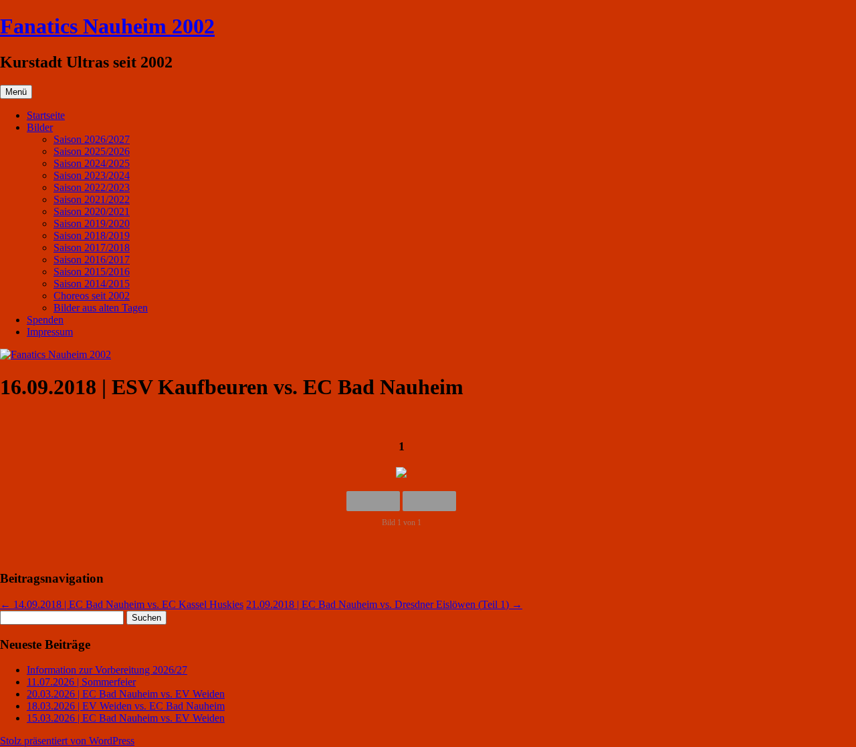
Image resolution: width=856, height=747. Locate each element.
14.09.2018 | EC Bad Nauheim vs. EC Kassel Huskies (121, 604)
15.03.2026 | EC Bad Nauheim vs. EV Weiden (126, 718)
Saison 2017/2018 (92, 247)
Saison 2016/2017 (92, 259)
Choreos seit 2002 (92, 295)
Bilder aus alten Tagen (101, 307)
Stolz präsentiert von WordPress (67, 740)
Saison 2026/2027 (92, 139)
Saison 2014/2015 (92, 283)
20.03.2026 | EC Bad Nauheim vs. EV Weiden (126, 694)
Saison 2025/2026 (92, 151)
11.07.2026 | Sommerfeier (81, 682)
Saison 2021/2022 (92, 199)
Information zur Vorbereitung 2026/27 (107, 670)
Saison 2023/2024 (92, 175)
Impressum (50, 331)
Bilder (40, 127)
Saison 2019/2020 (92, 223)
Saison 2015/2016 (92, 271)
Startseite (46, 115)
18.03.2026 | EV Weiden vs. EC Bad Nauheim (126, 706)
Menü (16, 92)
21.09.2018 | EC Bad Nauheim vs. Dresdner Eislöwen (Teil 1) (384, 604)
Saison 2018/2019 (92, 235)
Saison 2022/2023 (92, 187)
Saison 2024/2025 (92, 163)
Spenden (45, 319)
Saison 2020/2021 (92, 211)
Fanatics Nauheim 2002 (107, 26)
